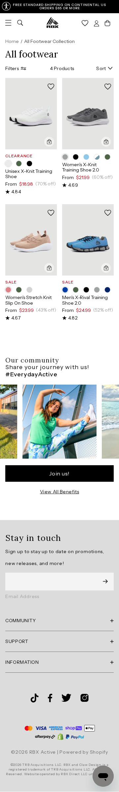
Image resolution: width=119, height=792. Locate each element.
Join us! (59, 473)
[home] (52, 22)
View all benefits (59, 492)
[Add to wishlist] (51, 87)
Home (12, 41)
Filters (12, 68)
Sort (101, 68)
